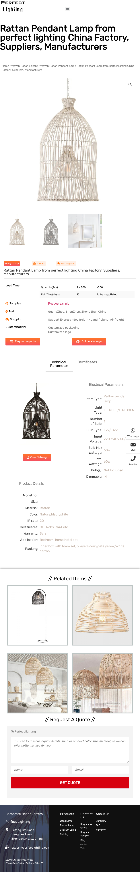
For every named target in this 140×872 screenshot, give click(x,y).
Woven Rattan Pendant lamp (57, 65)
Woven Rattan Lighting (24, 65)
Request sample (58, 303)
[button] (67, 9)
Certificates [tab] (87, 362)
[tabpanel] (70, 470)
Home (5, 65)
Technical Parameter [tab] (59, 364)
